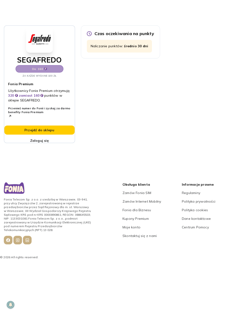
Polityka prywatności (198, 201)
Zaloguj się (39, 140)
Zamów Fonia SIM (136, 193)
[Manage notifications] (10, 305)
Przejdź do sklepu (39, 130)
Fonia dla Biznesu (136, 210)
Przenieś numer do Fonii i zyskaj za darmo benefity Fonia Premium (39, 110)
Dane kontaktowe (196, 218)
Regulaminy (191, 193)
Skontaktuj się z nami (139, 236)
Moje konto (131, 227)
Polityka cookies (195, 210)
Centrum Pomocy (195, 227)
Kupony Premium (135, 218)
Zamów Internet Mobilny (141, 201)
